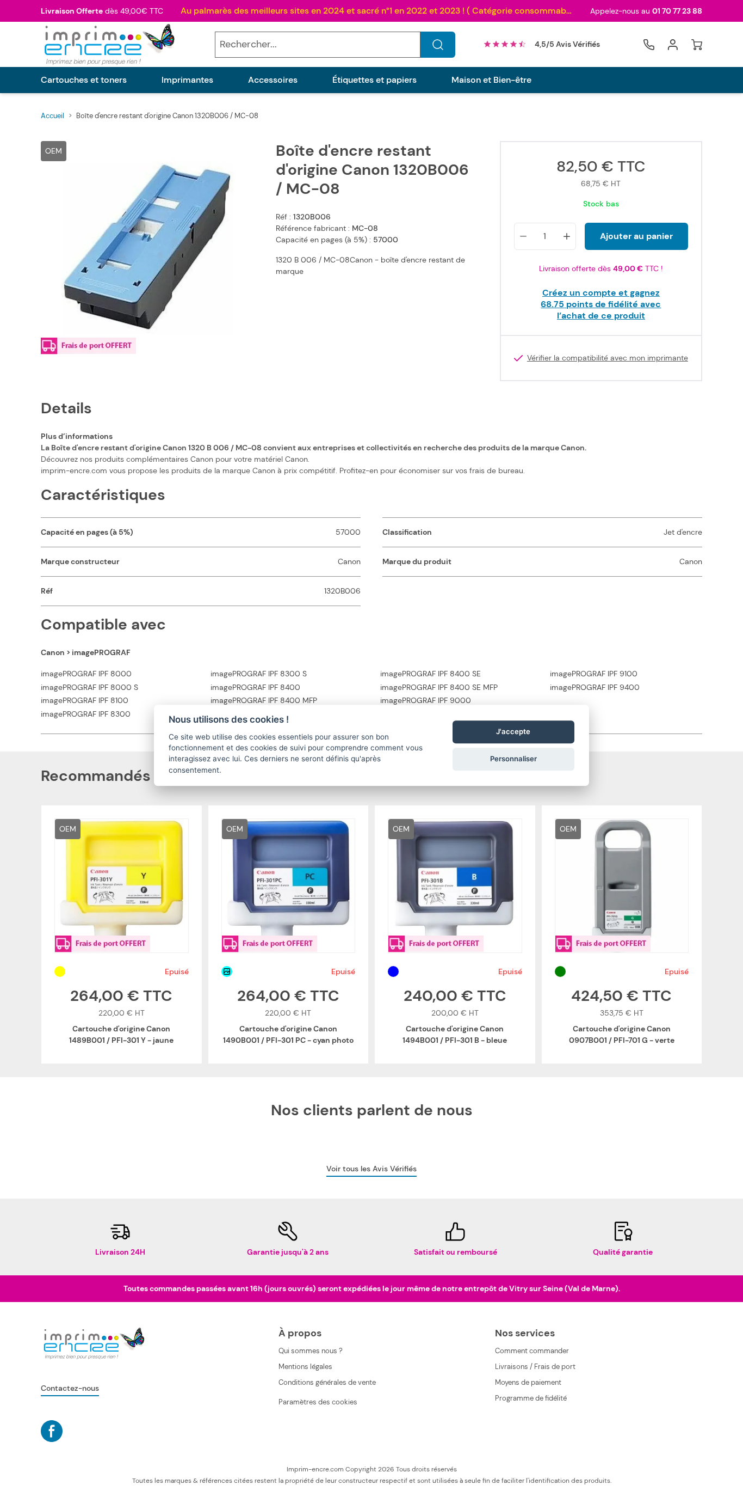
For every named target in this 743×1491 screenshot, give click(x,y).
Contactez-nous (70, 1388)
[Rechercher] (437, 45)
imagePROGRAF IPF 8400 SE (430, 674)
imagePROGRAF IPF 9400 (595, 687)
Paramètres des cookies (317, 1402)
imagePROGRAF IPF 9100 (593, 674)
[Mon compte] (672, 44)
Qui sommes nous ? (310, 1350)
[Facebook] (52, 1431)
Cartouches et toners (84, 80)
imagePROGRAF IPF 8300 (86, 714)
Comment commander (532, 1350)
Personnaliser (513, 758)
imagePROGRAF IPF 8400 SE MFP (439, 687)
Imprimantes (187, 80)
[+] (566, 236)
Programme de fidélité (531, 1398)
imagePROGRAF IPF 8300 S (258, 674)
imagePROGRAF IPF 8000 (86, 674)
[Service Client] (648, 44)
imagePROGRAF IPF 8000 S (89, 687)
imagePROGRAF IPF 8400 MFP (263, 700)
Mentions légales (305, 1366)
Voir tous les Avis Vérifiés (371, 1169)
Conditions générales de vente (327, 1382)
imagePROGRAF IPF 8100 (84, 700)
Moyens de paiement (528, 1382)
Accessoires (273, 80)
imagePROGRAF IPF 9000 (425, 700)
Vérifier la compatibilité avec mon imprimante (607, 358)
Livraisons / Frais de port (535, 1366)
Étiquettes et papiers (374, 80)
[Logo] (108, 44)
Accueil (52, 115)
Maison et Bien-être (491, 80)
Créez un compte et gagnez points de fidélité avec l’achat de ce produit (601, 304)
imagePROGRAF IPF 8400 (255, 687)
